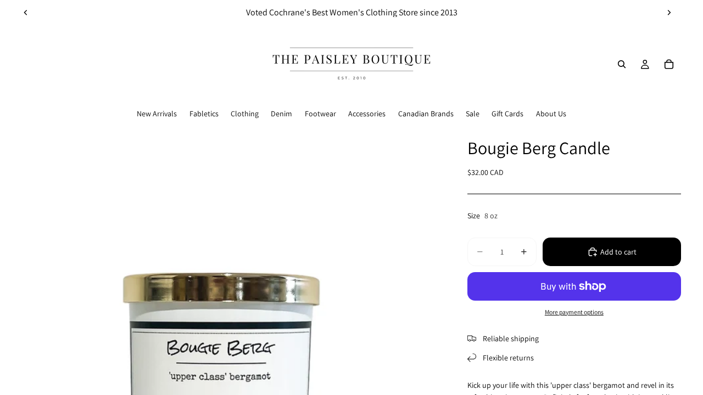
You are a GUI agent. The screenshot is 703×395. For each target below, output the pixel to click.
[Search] (622, 64)
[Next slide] (669, 13)
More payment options (574, 312)
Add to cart (618, 252)
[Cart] (669, 64)
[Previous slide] (26, 13)
